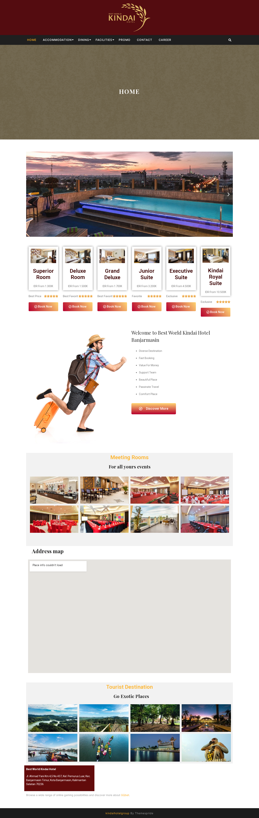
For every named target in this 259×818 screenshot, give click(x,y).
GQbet (125, 795)
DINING (83, 40)
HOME (31, 40)
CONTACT (144, 40)
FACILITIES (104, 40)
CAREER (165, 40)
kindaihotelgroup (118, 813)
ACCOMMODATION (57, 40)
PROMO (124, 40)
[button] (126, 233)
